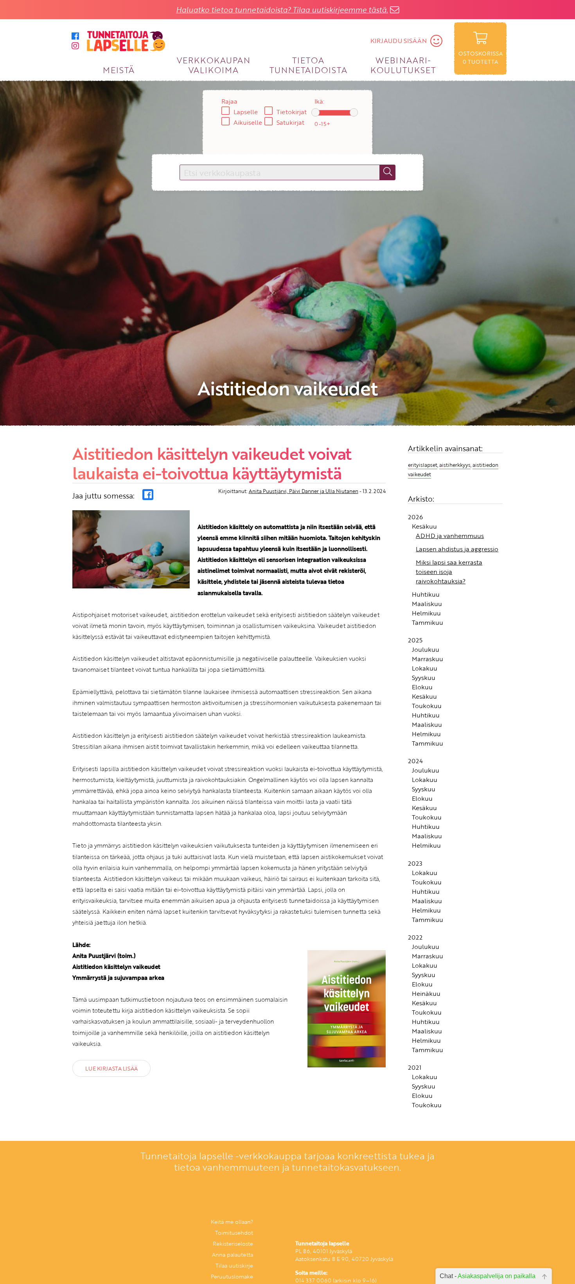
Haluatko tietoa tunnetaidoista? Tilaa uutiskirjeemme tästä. (282, 9)
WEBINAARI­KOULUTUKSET (403, 64)
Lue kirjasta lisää (111, 1069)
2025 (415, 641)
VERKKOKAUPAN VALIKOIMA (213, 64)
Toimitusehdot (234, 1234)
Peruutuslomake (232, 1277)
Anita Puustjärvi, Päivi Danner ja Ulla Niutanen (303, 492)
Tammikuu (427, 623)
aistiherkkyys (455, 466)
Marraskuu (427, 660)
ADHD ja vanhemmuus (450, 536)
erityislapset (422, 466)
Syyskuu (423, 678)
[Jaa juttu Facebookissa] (147, 495)
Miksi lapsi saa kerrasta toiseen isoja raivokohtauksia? (449, 572)
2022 (415, 938)
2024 (415, 762)
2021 (414, 1068)
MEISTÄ (119, 70)
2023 (415, 864)
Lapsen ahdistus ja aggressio (457, 549)
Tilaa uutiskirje (234, 1266)
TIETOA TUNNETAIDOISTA (308, 64)
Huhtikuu (426, 595)
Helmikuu (426, 614)
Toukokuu (427, 707)
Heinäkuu (426, 994)
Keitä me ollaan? (232, 1223)
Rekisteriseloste (233, 1245)
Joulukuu (425, 650)
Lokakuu (424, 669)
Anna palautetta (232, 1256)
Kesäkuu (424, 527)
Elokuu (422, 688)
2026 (415, 517)
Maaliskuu (427, 604)
